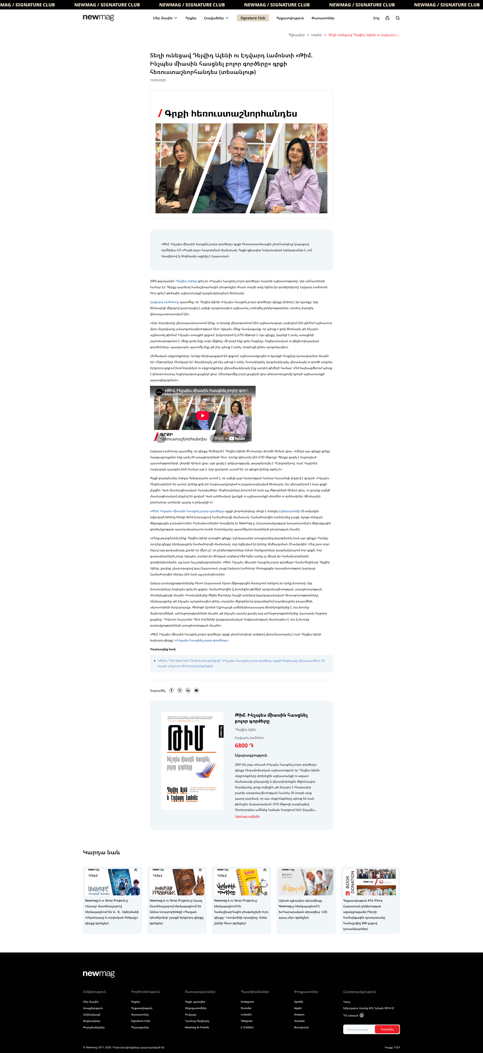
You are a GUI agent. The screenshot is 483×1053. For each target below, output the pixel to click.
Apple (297, 1008)
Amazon (299, 1014)
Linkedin (246, 1014)
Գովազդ (190, 1014)
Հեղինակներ (91, 1021)
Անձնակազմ (91, 1014)
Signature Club (253, 18)
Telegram (247, 1021)
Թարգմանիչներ (94, 1027)
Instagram (247, 1001)
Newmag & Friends (197, 1027)
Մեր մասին (90, 1001)
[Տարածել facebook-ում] (171, 690)
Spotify (298, 1001)
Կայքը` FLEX (392, 1047)
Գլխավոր (297, 34)
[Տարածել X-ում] (180, 690)
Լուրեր (316, 34)
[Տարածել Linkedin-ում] (188, 690)
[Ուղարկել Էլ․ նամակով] (196, 690)
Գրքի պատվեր (195, 1001)
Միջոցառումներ (196, 1008)
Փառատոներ (323, 18)
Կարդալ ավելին (247, 816)
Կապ (346, 1001)
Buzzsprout (301, 1027)
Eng (376, 18)
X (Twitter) (247, 1027)
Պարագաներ (140, 1027)
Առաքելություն (93, 1008)
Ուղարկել (387, 1029)
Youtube (246, 1008)
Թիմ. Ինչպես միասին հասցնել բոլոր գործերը (271, 718)
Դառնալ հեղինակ (197, 1021)
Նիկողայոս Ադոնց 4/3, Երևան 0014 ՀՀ (368, 1008)
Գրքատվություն (290, 18)
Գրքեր (190, 18)
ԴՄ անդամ (350, 1015)
